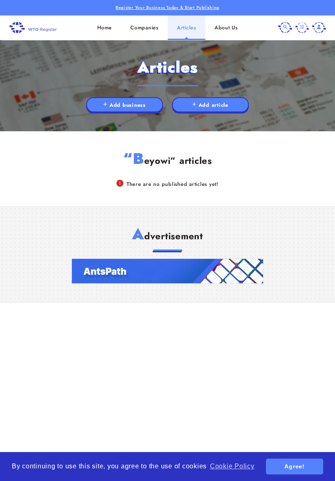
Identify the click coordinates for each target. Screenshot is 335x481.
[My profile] (319, 28)
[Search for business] (285, 28)
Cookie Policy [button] (232, 466)
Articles (186, 27)
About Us (226, 27)
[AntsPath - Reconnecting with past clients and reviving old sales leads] (167, 271)
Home (104, 27)
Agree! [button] (294, 466)
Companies (144, 27)
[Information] (302, 28)
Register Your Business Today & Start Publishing (167, 7)
